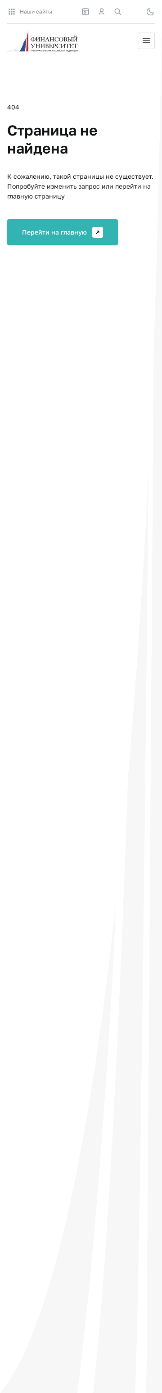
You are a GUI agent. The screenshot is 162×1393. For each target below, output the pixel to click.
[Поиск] (117, 11)
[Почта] (134, 11)
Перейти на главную (54, 232)
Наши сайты (36, 11)
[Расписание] (85, 11)
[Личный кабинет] (101, 11)
